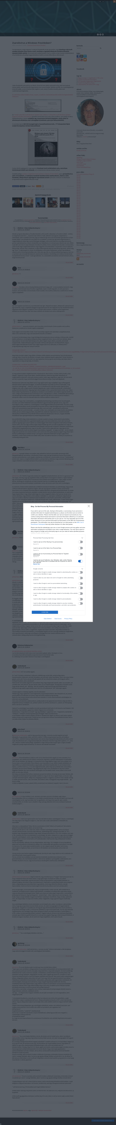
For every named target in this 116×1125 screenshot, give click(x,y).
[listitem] (58, 538)
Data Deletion (48, 618)
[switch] (80, 542)
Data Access (58, 618)
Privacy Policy (68, 618)
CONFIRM (45, 612)
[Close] (89, 506)
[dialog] (58, 562)
